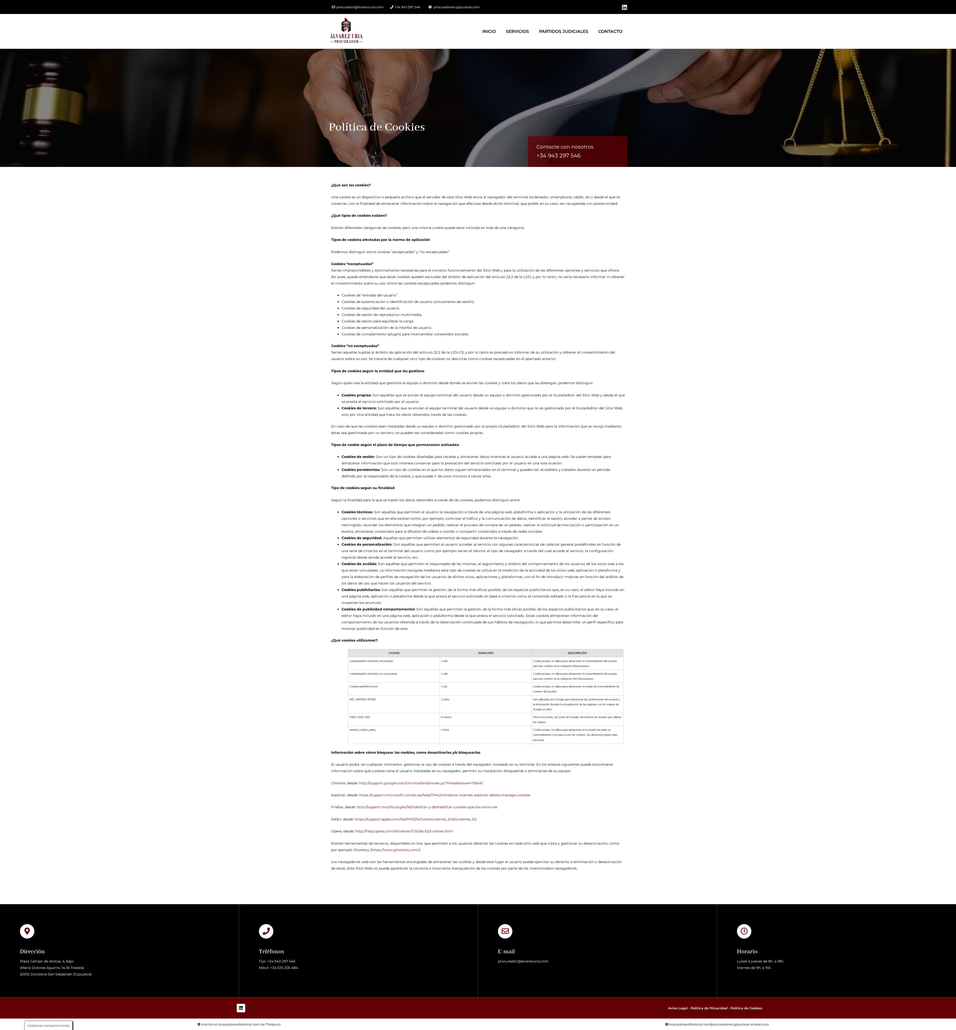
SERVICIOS (517, 31)
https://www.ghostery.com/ (395, 850)
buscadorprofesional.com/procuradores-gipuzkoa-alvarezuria (719, 1024)
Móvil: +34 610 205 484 (278, 967)
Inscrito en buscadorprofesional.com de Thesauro (241, 1024)
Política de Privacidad (709, 1008)
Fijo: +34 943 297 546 (277, 961)
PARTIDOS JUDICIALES (563, 31)
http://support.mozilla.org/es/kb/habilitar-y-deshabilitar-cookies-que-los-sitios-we (427, 807)
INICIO (489, 31)
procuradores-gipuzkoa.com (457, 7)
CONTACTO (610, 31)
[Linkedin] (624, 7)
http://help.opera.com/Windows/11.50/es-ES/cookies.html (404, 831)
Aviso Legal (678, 1008)
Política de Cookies (746, 1008)
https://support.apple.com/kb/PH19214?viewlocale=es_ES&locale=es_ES (416, 819)
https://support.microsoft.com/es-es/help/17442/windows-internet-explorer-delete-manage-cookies (444, 795)
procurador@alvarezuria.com (360, 7)
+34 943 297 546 (407, 7)
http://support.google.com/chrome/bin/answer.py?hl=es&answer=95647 (421, 783)
